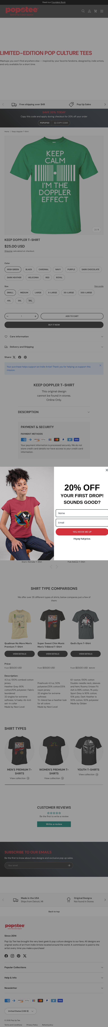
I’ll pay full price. (82, 538)
